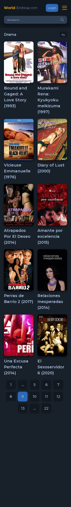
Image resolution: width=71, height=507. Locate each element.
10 (34, 396)
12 (58, 396)
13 (23, 408)
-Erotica (20, 8)
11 (46, 396)
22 (46, 408)
